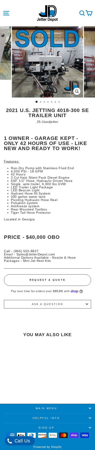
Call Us (21, 440)
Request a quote (48, 279)
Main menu (46, 408)
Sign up (46, 427)
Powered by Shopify (47, 447)
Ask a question (47, 304)
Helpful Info (46, 418)
